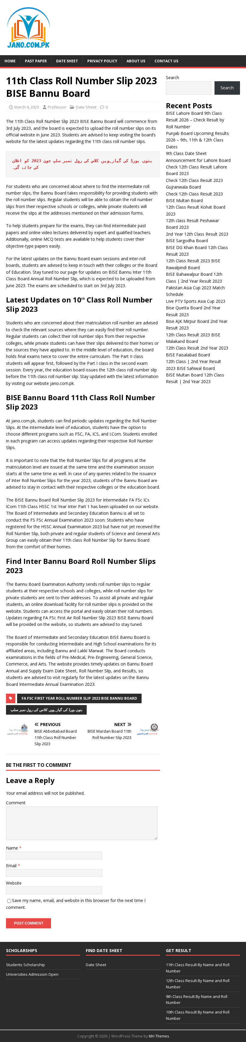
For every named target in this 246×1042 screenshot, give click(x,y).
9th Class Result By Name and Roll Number (196, 999)
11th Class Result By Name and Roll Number (198, 968)
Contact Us (166, 61)
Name (12, 848)
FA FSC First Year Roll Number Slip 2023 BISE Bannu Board (79, 698)
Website (14, 883)
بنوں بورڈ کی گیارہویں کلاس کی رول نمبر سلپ (46, 709)
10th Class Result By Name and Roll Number (198, 1015)
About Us (136, 61)
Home (10, 61)
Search (172, 77)
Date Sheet (67, 61)
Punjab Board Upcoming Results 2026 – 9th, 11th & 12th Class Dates (197, 140)
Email (12, 865)
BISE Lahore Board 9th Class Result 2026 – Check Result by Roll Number (195, 120)
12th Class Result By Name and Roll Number (198, 984)
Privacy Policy (102, 61)
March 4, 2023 (26, 107)
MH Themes (159, 1036)
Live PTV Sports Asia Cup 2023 (195, 301)
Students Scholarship (25, 964)
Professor (57, 107)
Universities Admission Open (32, 974)
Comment (16, 802)
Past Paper (36, 61)
